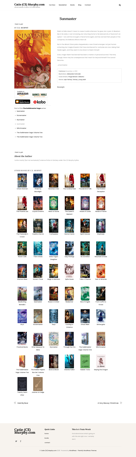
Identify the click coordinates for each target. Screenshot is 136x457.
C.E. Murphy (22, 28)
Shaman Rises (22, 279)
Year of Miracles (101, 279)
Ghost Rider (85, 324)
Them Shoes (37, 257)
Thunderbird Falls (85, 189)
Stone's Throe (38, 279)
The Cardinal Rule (69, 189)
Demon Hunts (69, 234)
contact (47, 443)
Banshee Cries (53, 189)
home (47, 433)
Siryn (22, 324)
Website (81, 77)
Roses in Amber (53, 302)
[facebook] (20, 441)
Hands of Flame (100, 211)
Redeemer (69, 302)
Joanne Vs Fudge (38, 392)
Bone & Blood (53, 370)
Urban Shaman (22, 189)
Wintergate (101, 324)
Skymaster (54, 347)
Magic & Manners (53, 279)
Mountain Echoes (101, 257)
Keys (53, 324)
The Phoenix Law (22, 211)
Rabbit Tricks (85, 370)
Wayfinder (101, 234)
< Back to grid (18, 24)
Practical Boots (22, 347)
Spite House (69, 279)
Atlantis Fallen (69, 370)
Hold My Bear (22, 403)
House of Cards (85, 211)
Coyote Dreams (38, 211)
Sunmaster (68, 18)
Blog (79, 5)
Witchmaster (101, 347)
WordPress (72, 450)
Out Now (52, 5)
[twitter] (16, 441)
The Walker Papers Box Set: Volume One (38, 372)
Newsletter (63, 5)
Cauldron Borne (38, 234)
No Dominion (85, 257)
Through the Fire (69, 347)
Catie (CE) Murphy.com (49, 450)
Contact (88, 5)
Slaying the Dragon (101, 370)
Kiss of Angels (85, 302)
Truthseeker (53, 234)
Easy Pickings (69, 257)
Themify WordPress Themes (87, 450)
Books (72, 5)
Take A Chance (85, 279)
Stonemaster (38, 324)
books (47, 438)
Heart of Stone (53, 211)
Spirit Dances (85, 234)
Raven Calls (22, 257)
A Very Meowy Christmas (108, 403)
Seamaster (38, 302)
